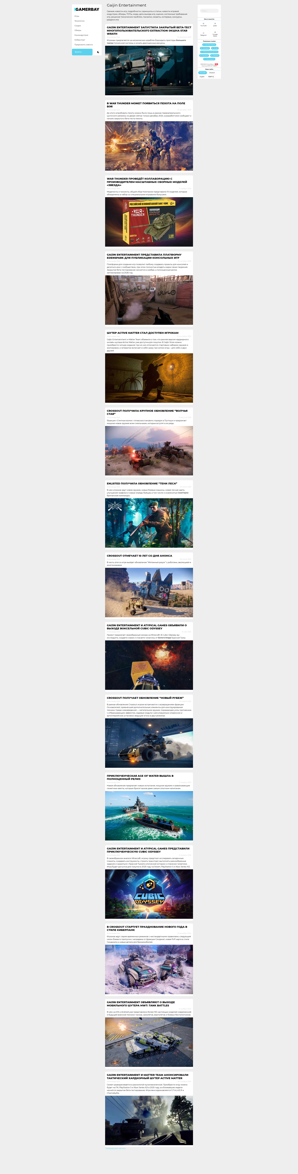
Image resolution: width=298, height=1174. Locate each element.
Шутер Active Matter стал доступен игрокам (142, 332)
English (202, 76)
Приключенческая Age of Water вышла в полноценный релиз (140, 777)
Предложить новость (83, 45)
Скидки (77, 26)
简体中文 (211, 76)
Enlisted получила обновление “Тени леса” (142, 483)
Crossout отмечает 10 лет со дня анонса (139, 555)
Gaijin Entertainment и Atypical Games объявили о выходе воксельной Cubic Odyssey (147, 627)
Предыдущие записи (115, 1148)
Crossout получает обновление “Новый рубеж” (145, 697)
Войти (78, 52)
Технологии (79, 21)
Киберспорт (79, 40)
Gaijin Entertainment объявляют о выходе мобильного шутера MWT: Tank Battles (141, 1004)
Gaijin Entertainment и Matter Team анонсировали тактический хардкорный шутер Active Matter (147, 1076)
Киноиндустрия (81, 35)
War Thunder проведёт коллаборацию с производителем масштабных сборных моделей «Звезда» (147, 182)
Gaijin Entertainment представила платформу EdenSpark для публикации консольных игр (144, 256)
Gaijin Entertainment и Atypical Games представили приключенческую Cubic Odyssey (148, 850)
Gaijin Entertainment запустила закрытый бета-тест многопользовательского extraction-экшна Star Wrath (149, 30)
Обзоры (77, 30)
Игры (76, 16)
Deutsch (212, 73)
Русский (202, 73)
